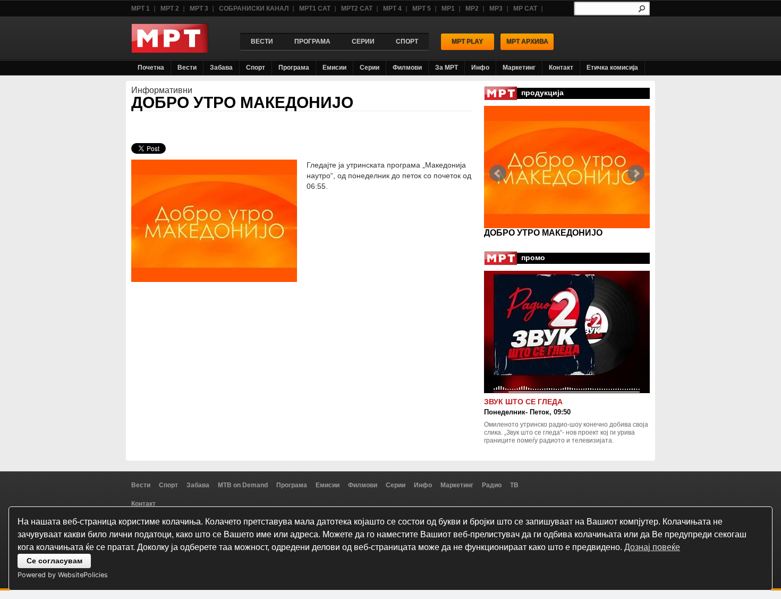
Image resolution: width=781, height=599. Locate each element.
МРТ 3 (199, 8)
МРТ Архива (527, 41)
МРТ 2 (169, 8)
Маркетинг (519, 67)
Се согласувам (54, 560)
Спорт (255, 67)
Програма (293, 67)
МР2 (472, 8)
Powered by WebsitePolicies (63, 575)
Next (635, 173)
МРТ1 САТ (314, 8)
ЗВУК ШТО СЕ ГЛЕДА (523, 401)
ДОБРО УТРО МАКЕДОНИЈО (242, 102)
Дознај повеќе (652, 547)
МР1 (448, 8)
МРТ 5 (421, 8)
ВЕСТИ (262, 41)
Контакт (561, 67)
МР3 (496, 8)
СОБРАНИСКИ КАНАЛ (253, 8)
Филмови (407, 67)
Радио (492, 485)
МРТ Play (467, 41)
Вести (187, 67)
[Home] (169, 50)
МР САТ (525, 8)
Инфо (480, 67)
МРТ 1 (140, 8)
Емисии (334, 67)
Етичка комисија (612, 67)
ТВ (514, 485)
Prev (497, 173)
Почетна (151, 67)
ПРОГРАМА (312, 41)
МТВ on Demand (243, 485)
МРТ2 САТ (356, 8)
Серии (369, 67)
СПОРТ (407, 41)
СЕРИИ (363, 41)
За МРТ (446, 67)
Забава (221, 67)
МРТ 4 (392, 8)
